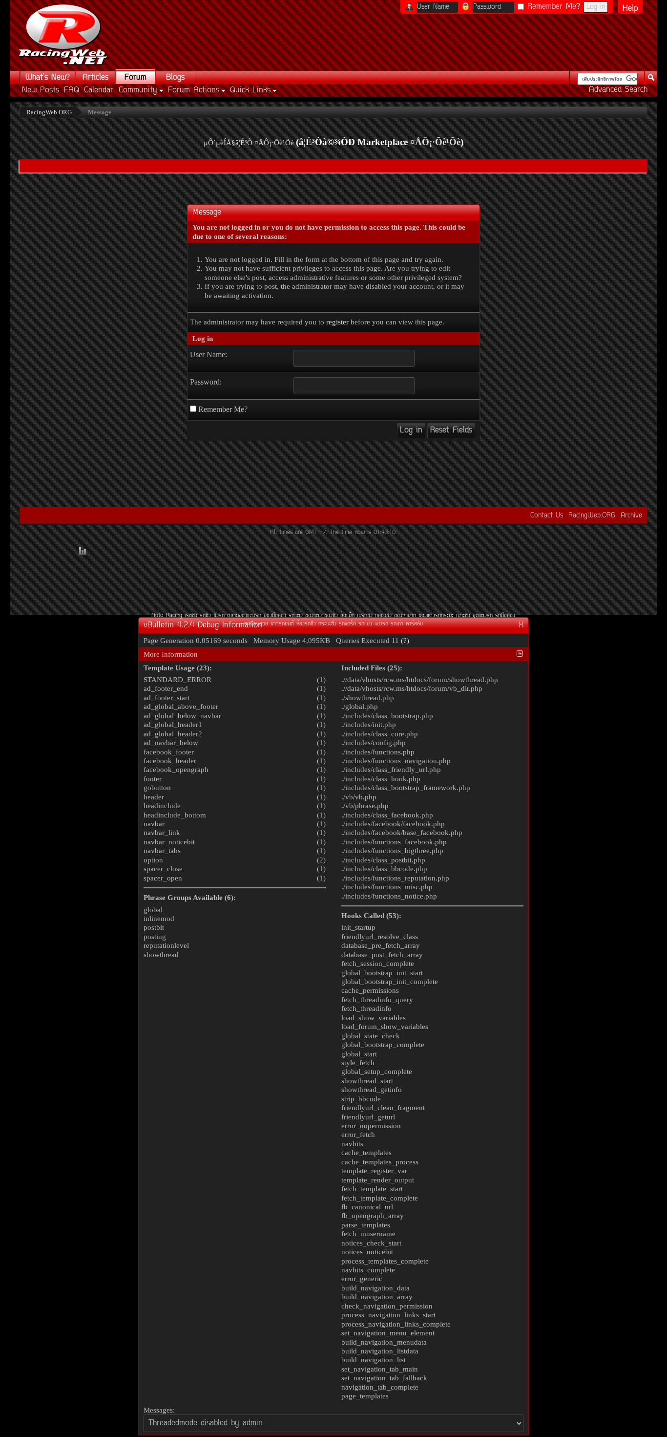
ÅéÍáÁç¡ (347, 616)
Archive (631, 516)
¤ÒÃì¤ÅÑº (414, 624)
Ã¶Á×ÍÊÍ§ (505, 616)
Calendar (98, 90)
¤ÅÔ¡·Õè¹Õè (435, 142)
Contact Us (546, 516)
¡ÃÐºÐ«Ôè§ (327, 624)
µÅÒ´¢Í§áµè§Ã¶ (244, 616)
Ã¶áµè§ (296, 616)
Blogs (175, 78)
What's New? (47, 78)
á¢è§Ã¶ (381, 624)
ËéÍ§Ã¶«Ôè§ (306, 624)
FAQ (71, 90)
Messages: (159, 1410)
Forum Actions (193, 90)
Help (630, 8)
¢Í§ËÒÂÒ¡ (405, 616)
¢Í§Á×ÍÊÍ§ (275, 616)
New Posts (40, 90)
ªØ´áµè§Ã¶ (483, 616)
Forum (135, 78)
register (337, 322)
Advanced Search (618, 90)
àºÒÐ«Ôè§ (463, 616)
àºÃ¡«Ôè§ (365, 616)
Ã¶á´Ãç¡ (347, 624)
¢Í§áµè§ (313, 616)
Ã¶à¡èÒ (397, 624)
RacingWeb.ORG (591, 516)
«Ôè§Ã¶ (219, 616)
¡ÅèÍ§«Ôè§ (383, 616)
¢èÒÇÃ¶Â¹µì (282, 624)
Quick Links (250, 90)
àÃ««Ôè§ (191, 616)
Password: (206, 382)
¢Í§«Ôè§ (331, 616)
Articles (95, 78)
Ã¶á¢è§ (365, 624)
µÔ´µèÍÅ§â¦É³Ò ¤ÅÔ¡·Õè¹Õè (249, 143)
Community (138, 90)
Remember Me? (552, 7)
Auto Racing (166, 616)
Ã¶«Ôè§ (205, 616)
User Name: (208, 354)
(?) (405, 640)
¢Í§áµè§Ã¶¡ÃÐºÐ (436, 616)
